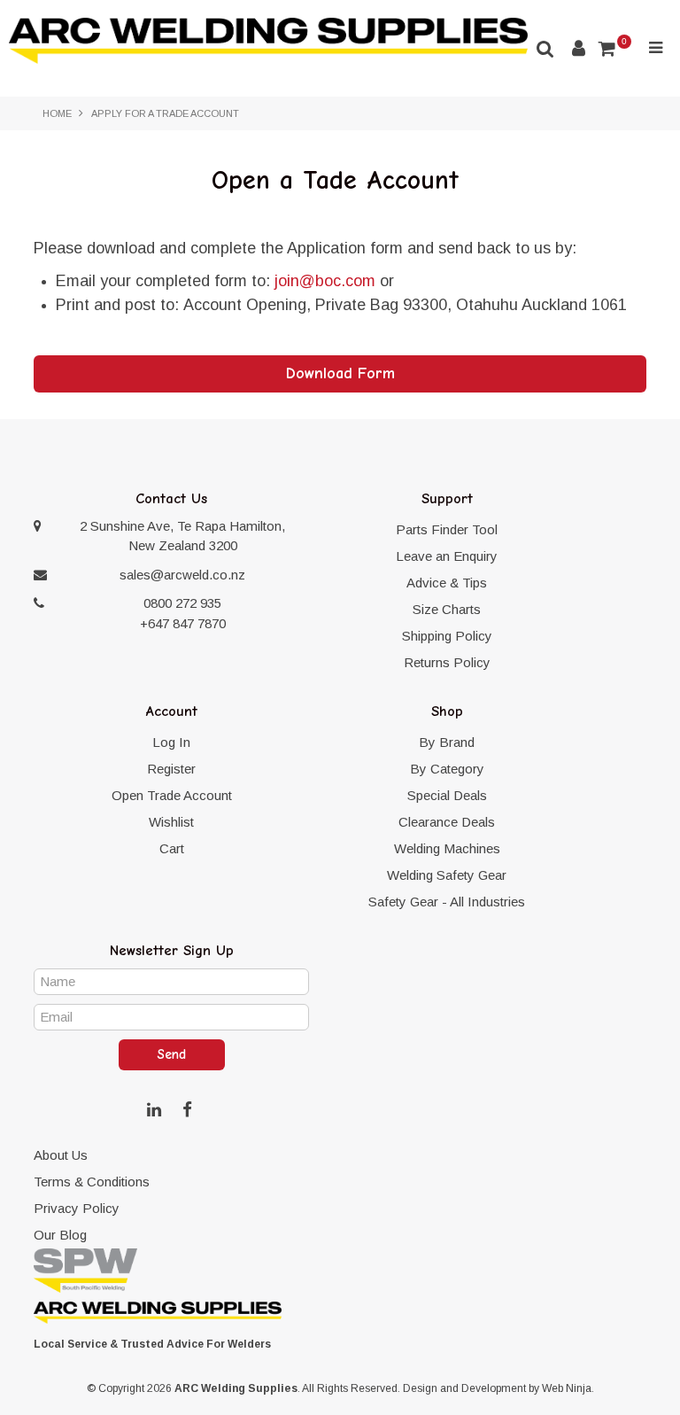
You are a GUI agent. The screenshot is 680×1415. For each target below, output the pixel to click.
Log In (171, 742)
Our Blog (60, 1234)
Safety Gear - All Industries (446, 901)
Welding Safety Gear (446, 874)
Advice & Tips (446, 582)
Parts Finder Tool (447, 529)
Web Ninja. (568, 1388)
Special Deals (447, 795)
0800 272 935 (182, 602)
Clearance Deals (446, 821)
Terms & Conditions (92, 1181)
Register (171, 768)
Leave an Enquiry (447, 556)
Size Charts (447, 609)
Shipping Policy (447, 635)
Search (545, 48)
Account (578, 48)
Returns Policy (447, 662)
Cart (171, 848)
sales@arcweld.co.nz (182, 574)
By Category (447, 768)
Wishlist (171, 821)
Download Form (340, 373)
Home (57, 113)
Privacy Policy (77, 1208)
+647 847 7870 (183, 623)
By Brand (447, 742)
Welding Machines (447, 848)
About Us (61, 1154)
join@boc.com (324, 281)
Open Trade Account (172, 795)
